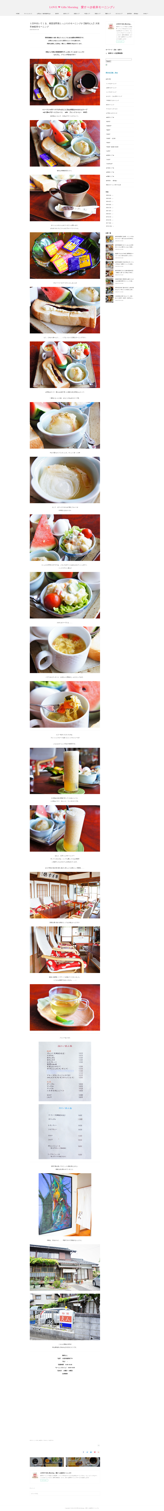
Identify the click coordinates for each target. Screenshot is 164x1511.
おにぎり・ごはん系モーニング (114, 96)
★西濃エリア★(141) (43, 1440)
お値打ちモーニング (111, 87)
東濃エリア (98, 13)
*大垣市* (108, 159)
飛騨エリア (108, 13)
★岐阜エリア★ (110, 117)
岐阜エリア (66, 13)
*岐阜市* (108, 121)
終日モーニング (110, 104)
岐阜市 (57, 13)
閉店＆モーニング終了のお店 (113, 184)
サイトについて (28, 13)
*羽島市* (108, 142)
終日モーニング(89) (34, 1440)
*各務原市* (109, 125)
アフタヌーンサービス (111, 109)
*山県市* (108, 151)
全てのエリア (119, 13)
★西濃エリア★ (110, 155)
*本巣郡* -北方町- (111, 138)
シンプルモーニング (111, 92)
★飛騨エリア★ (110, 176)
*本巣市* (108, 134)
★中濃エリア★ (110, 168)
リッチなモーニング (111, 83)
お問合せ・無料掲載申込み (44, 13)
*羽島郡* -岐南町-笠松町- (112, 147)
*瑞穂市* (108, 130)
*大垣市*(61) (51, 1440)
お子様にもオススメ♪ (111, 113)
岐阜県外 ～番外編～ (133, 13)
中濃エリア (87, 13)
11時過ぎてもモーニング (112, 100)
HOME (17, 13)
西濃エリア (77, 13)
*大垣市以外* (109, 163)
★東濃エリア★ (110, 172)
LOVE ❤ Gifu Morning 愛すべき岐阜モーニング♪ (82, 7)
